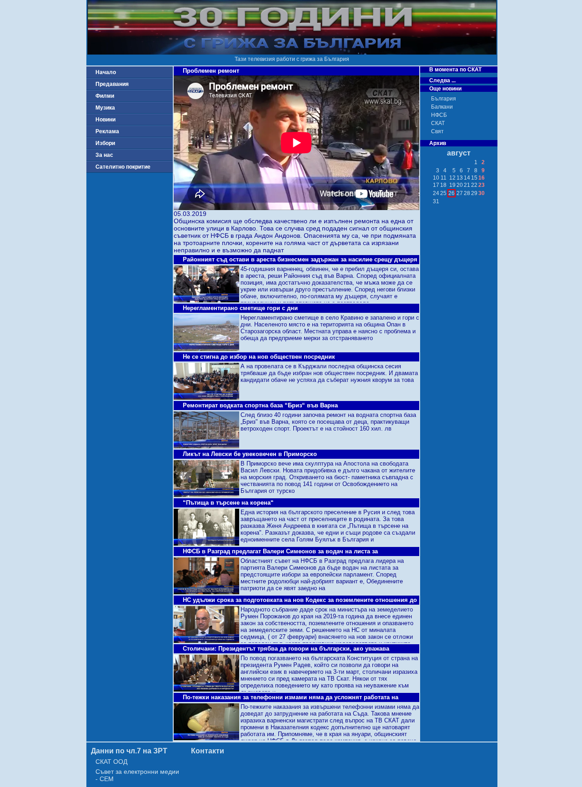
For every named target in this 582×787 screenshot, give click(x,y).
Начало (105, 72)
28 (467, 193)
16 (481, 178)
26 (451, 193)
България (443, 98)
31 (436, 201)
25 (443, 193)
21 (467, 185)
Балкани (442, 107)
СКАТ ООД (111, 761)
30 (481, 193)
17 (436, 185)
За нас (104, 155)
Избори (105, 143)
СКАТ (438, 123)
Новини (105, 119)
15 (474, 178)
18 (443, 185)
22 (474, 185)
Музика (105, 108)
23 (481, 185)
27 (460, 193)
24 (436, 193)
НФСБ (439, 115)
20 (460, 185)
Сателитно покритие (123, 167)
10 (436, 178)
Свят (437, 131)
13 (460, 178)
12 (452, 178)
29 (474, 193)
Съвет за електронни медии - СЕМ (137, 775)
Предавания (112, 84)
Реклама (107, 131)
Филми (104, 96)
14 (467, 178)
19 (452, 185)
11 (444, 178)
